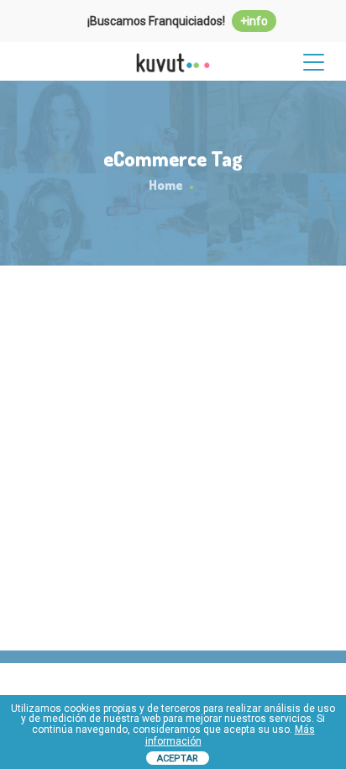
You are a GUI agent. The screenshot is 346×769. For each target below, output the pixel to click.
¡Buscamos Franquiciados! (177, 21)
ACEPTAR (177, 758)
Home (166, 184)
